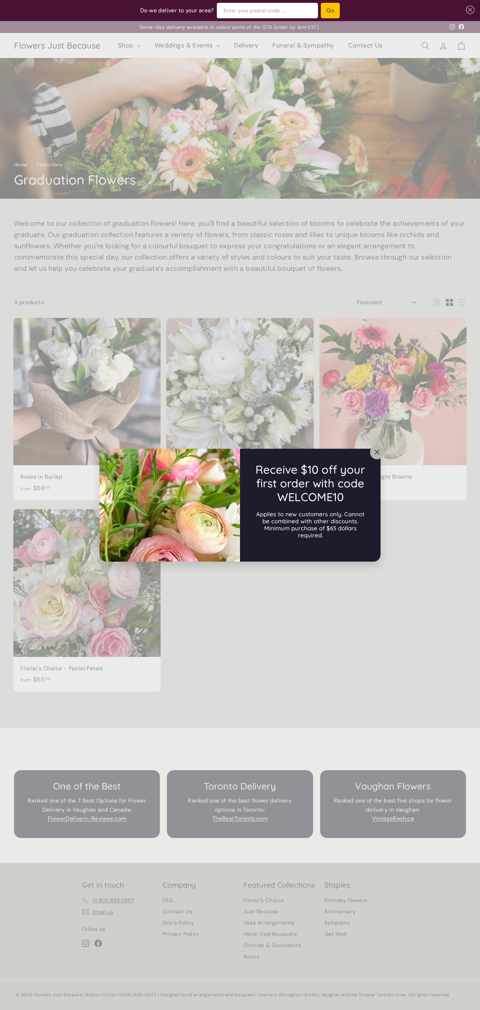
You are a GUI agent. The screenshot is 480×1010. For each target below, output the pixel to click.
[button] (468, 10)
